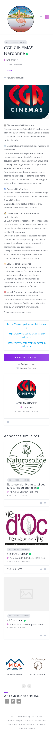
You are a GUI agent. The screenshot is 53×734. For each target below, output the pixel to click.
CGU (13, 716)
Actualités (41, 724)
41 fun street (15, 620)
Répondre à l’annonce (26, 357)
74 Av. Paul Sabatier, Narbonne (23, 491)
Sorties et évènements (35, 720)
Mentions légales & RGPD (30, 716)
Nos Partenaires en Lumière (21, 724)
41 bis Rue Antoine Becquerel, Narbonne (27, 624)
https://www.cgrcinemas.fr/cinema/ (26, 326)
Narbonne (28, 407)
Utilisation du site (26, 728)
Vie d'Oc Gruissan (17, 554)
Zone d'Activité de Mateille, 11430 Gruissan (27, 558)
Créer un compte (14, 720)
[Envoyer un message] (8, 422)
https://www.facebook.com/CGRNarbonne (26, 335)
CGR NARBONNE (27, 403)
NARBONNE (12, 60)
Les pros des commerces (15, 42)
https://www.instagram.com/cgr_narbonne (26, 344)
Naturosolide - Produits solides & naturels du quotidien (26, 486)
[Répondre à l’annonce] (41, 503)
